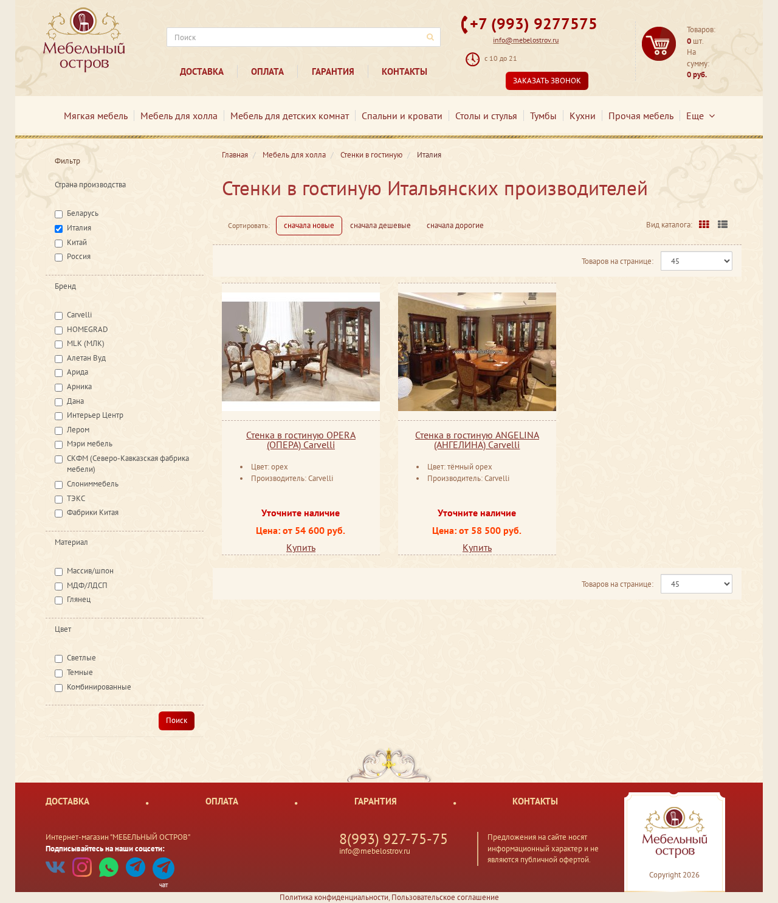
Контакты (404, 71)
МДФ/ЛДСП (87, 585)
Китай (77, 242)
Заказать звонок (547, 80)
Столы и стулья (486, 115)
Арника (79, 386)
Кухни (583, 115)
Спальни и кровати (402, 115)
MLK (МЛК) (86, 343)
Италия (79, 228)
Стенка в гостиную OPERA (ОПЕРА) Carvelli (301, 440)
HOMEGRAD (87, 329)
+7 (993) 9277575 (533, 23)
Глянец (79, 599)
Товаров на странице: (617, 261)
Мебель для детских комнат (289, 115)
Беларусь (82, 213)
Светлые (81, 657)
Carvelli (79, 315)
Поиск (176, 720)
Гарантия (333, 71)
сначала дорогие (455, 225)
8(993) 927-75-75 (393, 838)
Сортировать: (249, 225)
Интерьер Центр (95, 415)
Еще (697, 115)
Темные (80, 672)
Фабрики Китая (93, 512)
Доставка (202, 71)
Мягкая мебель (96, 115)
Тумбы (543, 115)
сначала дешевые (380, 225)
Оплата (267, 71)
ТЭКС (76, 498)
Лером (78, 429)
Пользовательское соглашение (445, 897)
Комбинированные (99, 687)
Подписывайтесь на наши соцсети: (105, 848)
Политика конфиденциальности (334, 897)
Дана (75, 401)
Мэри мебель (89, 443)
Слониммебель (93, 484)
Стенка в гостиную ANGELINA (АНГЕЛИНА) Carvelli (477, 440)
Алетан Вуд (86, 358)
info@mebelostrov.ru (526, 39)
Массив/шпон (90, 571)
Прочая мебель (640, 115)
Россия (79, 256)
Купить (300, 547)
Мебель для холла (179, 115)
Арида (77, 372)
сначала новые (309, 225)
